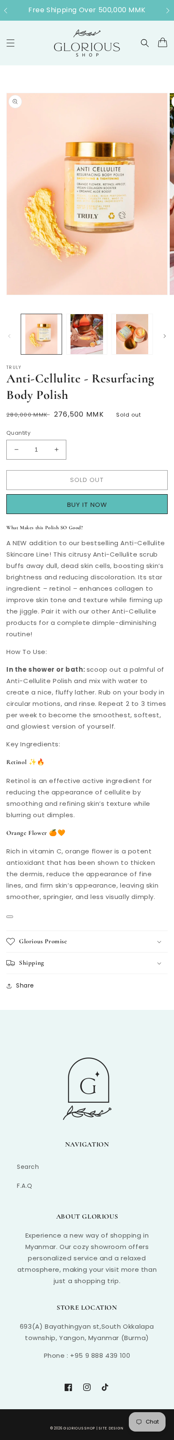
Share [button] (25, 985)
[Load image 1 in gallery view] (41, 334)
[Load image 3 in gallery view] (132, 334)
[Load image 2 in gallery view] (87, 334)
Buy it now (90, 504)
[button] (10, 10)
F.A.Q (25, 1186)
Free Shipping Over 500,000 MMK (86, 10)
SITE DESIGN (111, 1428)
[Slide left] (9, 336)
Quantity (18, 433)
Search (28, 1167)
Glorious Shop (79, 1428)
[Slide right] (164, 336)
